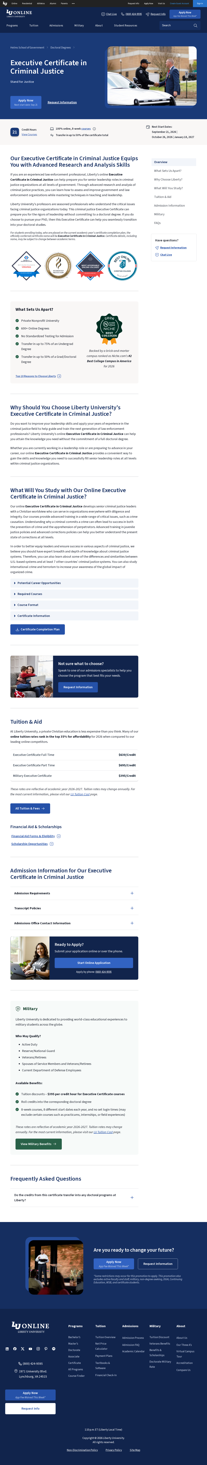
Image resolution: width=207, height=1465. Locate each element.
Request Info (133, 3)
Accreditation (184, 1363)
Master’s (73, 1344)
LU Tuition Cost (80, 794)
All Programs (75, 1369)
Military (79, 26)
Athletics (41, 3)
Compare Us (183, 1370)
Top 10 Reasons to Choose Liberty (36, 376)
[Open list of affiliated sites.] (73, 3)
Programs (12, 26)
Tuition (33, 26)
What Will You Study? (168, 188)
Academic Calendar (133, 1351)
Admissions (56, 26)
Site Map (135, 1450)
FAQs (157, 223)
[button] (185, 14)
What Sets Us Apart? (167, 171)
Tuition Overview (105, 1337)
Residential (27, 3)
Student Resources (125, 26)
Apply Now (148, 3)
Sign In (200, 3)
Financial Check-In (106, 1375)
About (99, 26)
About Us (181, 1338)
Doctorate (74, 1350)
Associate (73, 1357)
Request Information (173, 248)
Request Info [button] (30, 1408)
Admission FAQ (130, 1345)
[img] (26, 266)
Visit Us (161, 3)
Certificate (74, 1363)
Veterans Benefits (159, 1344)
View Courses (29, 135)
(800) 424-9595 (103, 972)
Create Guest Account (179, 3)
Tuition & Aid (162, 197)
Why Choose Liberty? (168, 179)
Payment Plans (103, 1356)
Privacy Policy (114, 1450)
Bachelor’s (74, 1337)
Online (14, 3)
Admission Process (133, 1338)
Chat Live (111, 14)
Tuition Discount (159, 1337)
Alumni (53, 3)
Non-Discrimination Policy (82, 1450)
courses (86, 129)
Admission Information (169, 205)
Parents (64, 3)
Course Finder (76, 1376)
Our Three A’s (184, 1345)
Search (195, 25)
